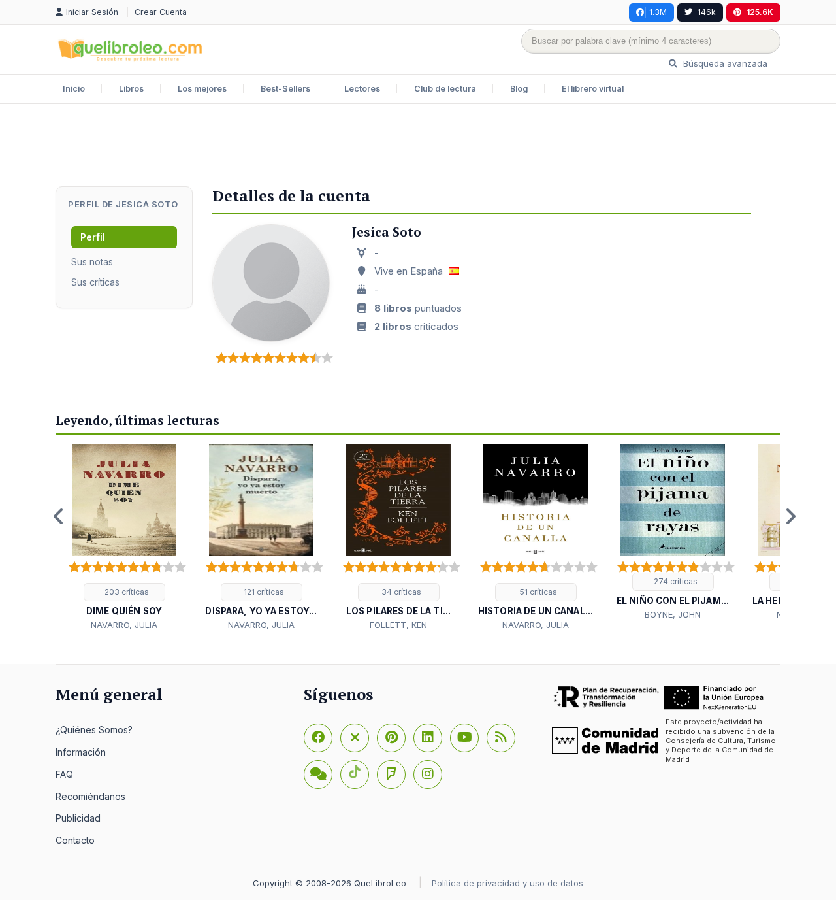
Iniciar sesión (93, 12)
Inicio (74, 88)
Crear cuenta (161, 12)
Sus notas (92, 261)
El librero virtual (593, 88)
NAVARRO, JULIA (124, 625)
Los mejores (202, 88)
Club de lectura (445, 88)
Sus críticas (95, 282)
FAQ (64, 774)
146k (707, 12)
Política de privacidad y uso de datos (507, 883)
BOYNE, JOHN (673, 614)
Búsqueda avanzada (724, 63)
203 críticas (126, 592)
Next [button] (790, 516)
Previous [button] (58, 516)
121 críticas (263, 592)
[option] (124, 538)
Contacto (75, 840)
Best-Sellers (285, 88)
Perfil (92, 236)
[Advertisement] (418, 146)
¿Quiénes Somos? (94, 729)
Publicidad (78, 818)
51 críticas (537, 592)
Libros (131, 88)
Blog (519, 88)
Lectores (362, 88)
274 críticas (675, 581)
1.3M (658, 12)
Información (81, 752)
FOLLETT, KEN (398, 625)
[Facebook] (318, 738)
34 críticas (400, 592)
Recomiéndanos (90, 796)
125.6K (760, 12)
